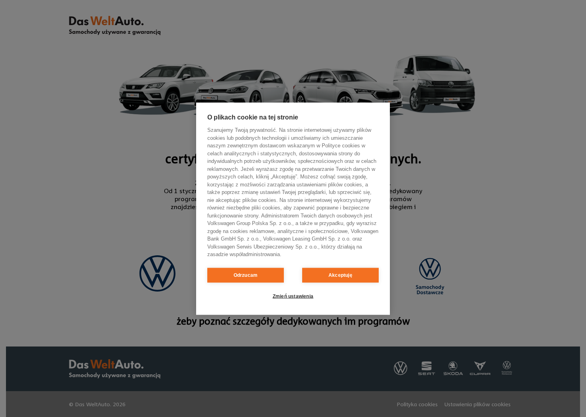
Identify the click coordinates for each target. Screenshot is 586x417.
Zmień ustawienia (293, 296)
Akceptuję (340, 275)
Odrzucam (246, 275)
